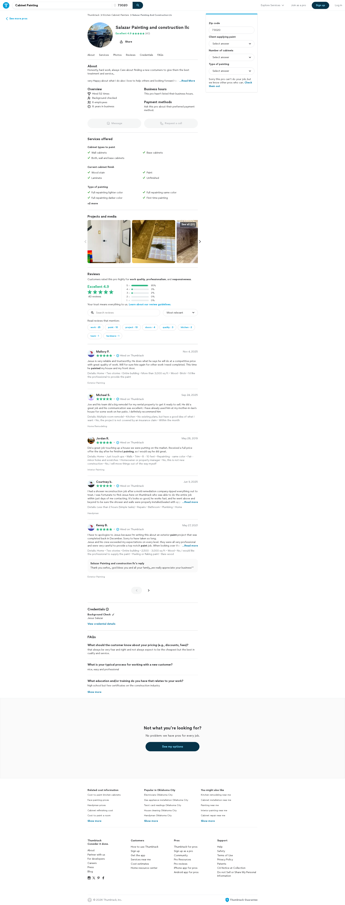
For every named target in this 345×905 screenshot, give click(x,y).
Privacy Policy (225, 859)
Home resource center (144, 867)
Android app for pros (186, 872)
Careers (92, 863)
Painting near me (210, 805)
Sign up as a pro (183, 851)
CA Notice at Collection (231, 867)
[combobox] (62, 5)
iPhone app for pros (185, 867)
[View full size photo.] (109, 241)
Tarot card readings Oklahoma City (162, 805)
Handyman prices (97, 805)
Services (104, 54)
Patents (221, 863)
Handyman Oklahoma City (158, 815)
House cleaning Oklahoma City (160, 810)
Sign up (135, 851)
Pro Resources (182, 859)
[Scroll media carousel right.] (200, 242)
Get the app (138, 855)
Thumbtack (93, 15)
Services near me (141, 859)
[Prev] (136, 590)
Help (220, 846)
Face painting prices (98, 800)
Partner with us (96, 854)
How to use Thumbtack (144, 846)
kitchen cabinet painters (116, 15)
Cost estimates (140, 863)
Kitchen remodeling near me (216, 795)
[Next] (148, 590)
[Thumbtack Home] (6, 5)
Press (91, 867)
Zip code (214, 23)
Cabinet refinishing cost (100, 810)
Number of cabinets (221, 50)
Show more (94, 820)
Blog (90, 871)
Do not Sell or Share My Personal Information (236, 874)
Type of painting (219, 64)
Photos (117, 54)
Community (181, 855)
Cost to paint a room (99, 815)
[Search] (138, 5)
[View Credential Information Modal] (107, 609)
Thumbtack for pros (185, 846)
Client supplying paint (222, 36)
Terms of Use (225, 855)
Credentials (146, 54)
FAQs (160, 54)
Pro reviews (180, 863)
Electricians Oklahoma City (158, 795)
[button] (100, 35)
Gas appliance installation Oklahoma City (166, 800)
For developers (96, 858)
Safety (221, 851)
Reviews (130, 54)
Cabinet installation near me (216, 800)
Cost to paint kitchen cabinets (104, 795)
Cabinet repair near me (213, 815)
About (91, 54)
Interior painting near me (214, 810)
